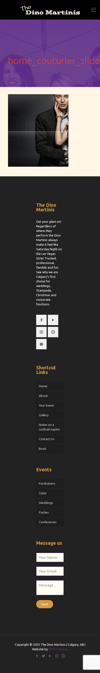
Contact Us (46, 439)
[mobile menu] (93, 10)
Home (43, 386)
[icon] (63, 656)
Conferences (48, 522)
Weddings (46, 502)
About (43, 395)
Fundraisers (47, 483)
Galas (43, 493)
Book (42, 448)
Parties (44, 512)
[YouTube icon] (50, 656)
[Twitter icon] (43, 656)
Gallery (44, 415)
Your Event (46, 405)
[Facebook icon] (37, 656)
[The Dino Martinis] (50, 9)
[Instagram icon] (56, 656)
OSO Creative (58, 649)
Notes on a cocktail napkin (49, 427)
